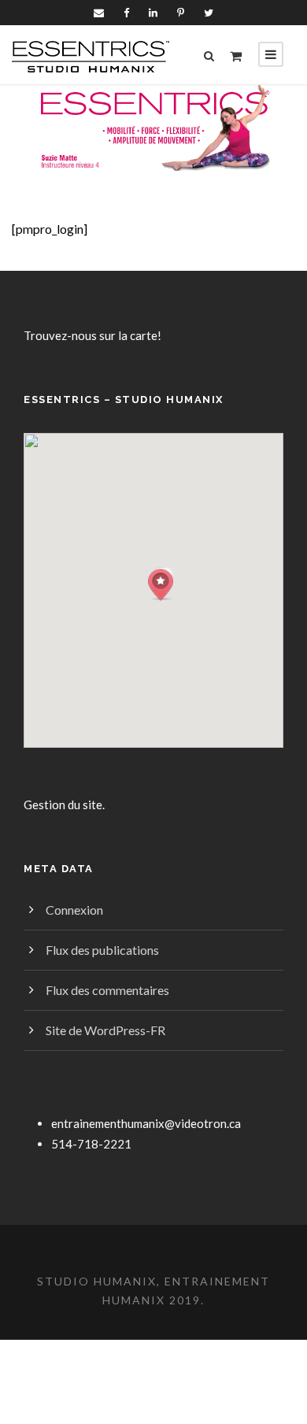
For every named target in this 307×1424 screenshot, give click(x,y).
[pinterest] (180, 12)
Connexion (74, 909)
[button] (160, 585)
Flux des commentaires (107, 989)
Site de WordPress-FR (105, 1030)
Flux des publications (102, 949)
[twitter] (208, 12)
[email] (99, 12)
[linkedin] (153, 12)
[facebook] (126, 12)
